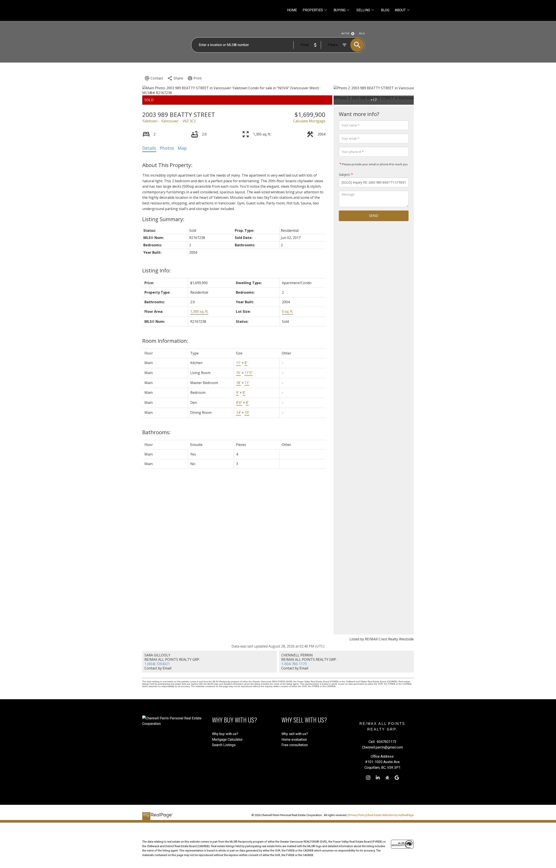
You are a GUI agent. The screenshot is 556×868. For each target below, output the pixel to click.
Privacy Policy (357, 815)
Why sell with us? (294, 734)
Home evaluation (294, 739)
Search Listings (224, 745)
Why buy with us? (225, 734)
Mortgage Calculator (227, 739)
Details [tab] (149, 148)
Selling (363, 10)
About (400, 10)
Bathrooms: (156, 432)
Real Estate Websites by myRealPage (391, 815)
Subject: (344, 174)
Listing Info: (156, 270)
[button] (368, 777)
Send (373, 215)
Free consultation (294, 745)
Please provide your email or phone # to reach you (374, 164)
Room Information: (165, 340)
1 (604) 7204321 (157, 663)
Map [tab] (182, 148)
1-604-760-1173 (294, 663)
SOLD (362, 33)
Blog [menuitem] (385, 10)
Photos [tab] (167, 148)
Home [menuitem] (292, 10)
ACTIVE (345, 33)
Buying (340, 10)
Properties (313, 10)
